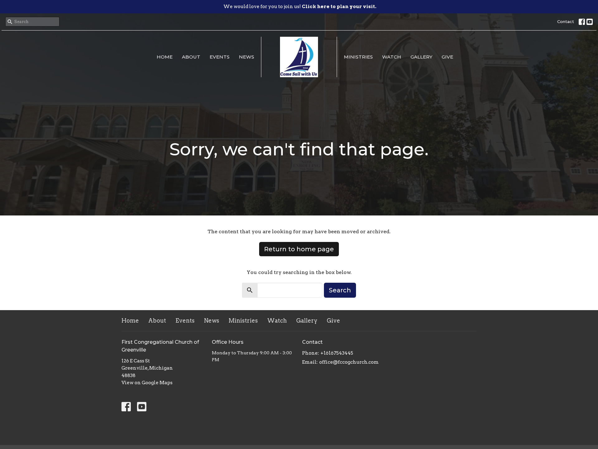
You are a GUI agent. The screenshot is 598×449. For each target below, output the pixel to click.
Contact (565, 21)
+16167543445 (336, 353)
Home (165, 57)
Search (340, 290)
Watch (391, 57)
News (246, 57)
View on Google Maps (147, 382)
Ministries (358, 57)
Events (220, 57)
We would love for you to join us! (299, 6)
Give (447, 57)
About (191, 57)
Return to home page (299, 249)
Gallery (421, 57)
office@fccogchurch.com (349, 362)
